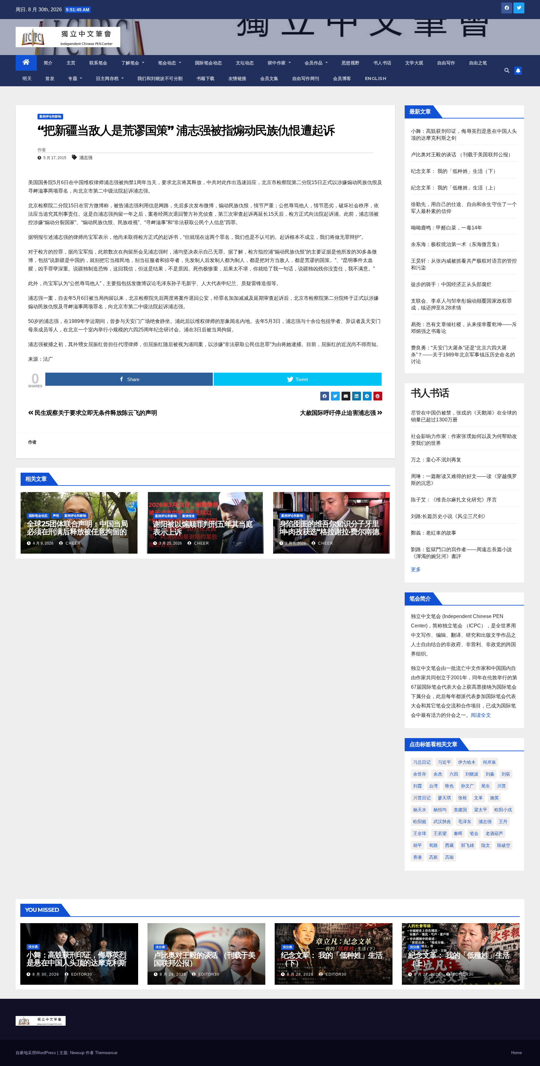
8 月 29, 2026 (173, 974)
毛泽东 (464, 821)
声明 (56, 515)
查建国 (460, 809)
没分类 (33, 946)
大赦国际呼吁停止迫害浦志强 (338, 413)
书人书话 (382, 63)
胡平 (417, 845)
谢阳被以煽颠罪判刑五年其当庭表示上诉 (203, 528)
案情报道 (188, 516)
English (376, 78)
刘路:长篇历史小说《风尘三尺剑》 (449, 516)
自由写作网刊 (305, 78)
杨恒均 (440, 809)
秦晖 (458, 833)
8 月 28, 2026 (300, 974)
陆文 (485, 845)
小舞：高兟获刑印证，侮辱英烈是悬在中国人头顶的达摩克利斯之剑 (76, 962)
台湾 (433, 785)
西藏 (449, 845)
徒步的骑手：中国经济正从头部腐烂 (451, 284)
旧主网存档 (108, 78)
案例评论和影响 (50, 116)
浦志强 (85, 157)
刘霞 (417, 785)
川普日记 (422, 797)
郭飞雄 (467, 845)
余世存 (419, 774)
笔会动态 (168, 63)
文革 (478, 797)
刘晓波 (471, 774)
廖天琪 (444, 797)
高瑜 (449, 857)
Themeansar (106, 1052)
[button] (506, 70)
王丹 (503, 821)
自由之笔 (478, 63)
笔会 (474, 833)
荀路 (433, 845)
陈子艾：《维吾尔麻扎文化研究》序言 (454, 499)
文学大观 (414, 63)
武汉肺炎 (442, 821)
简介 (48, 63)
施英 (494, 797)
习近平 (444, 762)
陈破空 (503, 845)
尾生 (485, 785)
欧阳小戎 (503, 809)
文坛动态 (245, 63)
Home (516, 1052)
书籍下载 (206, 78)
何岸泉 (489, 762)
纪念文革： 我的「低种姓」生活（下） (454, 171)
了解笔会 (131, 63)
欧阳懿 (419, 821)
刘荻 (506, 774)
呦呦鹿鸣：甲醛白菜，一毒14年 (446, 227)
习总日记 (422, 762)
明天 (27, 78)
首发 (49, 78)
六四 (453, 774)
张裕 (462, 797)
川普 (501, 785)
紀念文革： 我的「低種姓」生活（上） (454, 187)
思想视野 (351, 63)
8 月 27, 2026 (427, 974)
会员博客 (342, 78)
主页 (71, 63)
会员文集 (269, 78)
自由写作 (446, 63)
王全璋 (419, 833)
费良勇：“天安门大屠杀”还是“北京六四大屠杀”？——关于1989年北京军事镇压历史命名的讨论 (463, 354)
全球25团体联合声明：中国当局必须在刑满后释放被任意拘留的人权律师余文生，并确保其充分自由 (77, 535)
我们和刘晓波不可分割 (160, 78)
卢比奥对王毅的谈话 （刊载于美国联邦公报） (462, 154)
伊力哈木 (467, 762)
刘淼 (490, 774)
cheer (72, 543)
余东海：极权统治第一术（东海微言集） (456, 244)
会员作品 (314, 63)
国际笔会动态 (208, 63)
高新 (433, 857)
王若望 (440, 833)
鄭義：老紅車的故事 (434, 533)
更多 (416, 569)
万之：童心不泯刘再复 (436, 459)
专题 (73, 78)
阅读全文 (481, 715)
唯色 (449, 785)
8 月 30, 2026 (45, 974)
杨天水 (419, 809)
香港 (417, 857)
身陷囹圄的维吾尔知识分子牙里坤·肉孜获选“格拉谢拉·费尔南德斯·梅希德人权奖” (329, 531)
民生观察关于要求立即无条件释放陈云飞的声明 (95, 413)
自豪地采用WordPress (36, 1052)
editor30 (81, 974)
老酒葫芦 (494, 833)
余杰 (437, 774)
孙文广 (467, 785)
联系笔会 (98, 63)
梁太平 (480, 809)
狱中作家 (278, 63)
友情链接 (237, 78)
